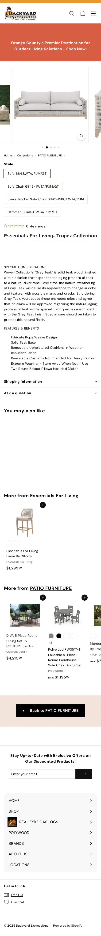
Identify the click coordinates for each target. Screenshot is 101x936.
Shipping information (23, 381)
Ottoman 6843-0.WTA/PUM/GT (33, 212)
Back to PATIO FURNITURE (53, 710)
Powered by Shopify (67, 926)
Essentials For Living (54, 496)
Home (8, 155)
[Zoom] (81, 136)
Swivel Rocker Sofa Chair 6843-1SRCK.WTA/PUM (46, 199)
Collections (25, 155)
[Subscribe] (83, 774)
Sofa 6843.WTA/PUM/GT (27, 173)
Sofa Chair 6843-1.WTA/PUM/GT (33, 186)
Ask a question (17, 393)
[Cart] (82, 13)
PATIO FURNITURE (50, 155)
